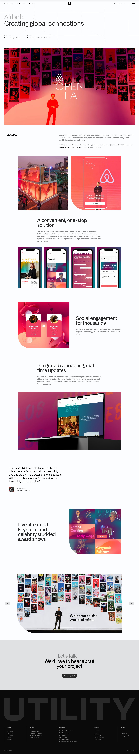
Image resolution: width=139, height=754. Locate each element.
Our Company (8, 4)
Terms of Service (99, 737)
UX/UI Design (63, 737)
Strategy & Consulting (36, 735)
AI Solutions (62, 735)
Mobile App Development (66, 730)
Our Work (32, 4)
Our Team (97, 733)
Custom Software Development (68, 741)
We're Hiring (97, 735)
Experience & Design (36, 733)
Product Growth (34, 737)
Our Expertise (21, 4)
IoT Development (64, 739)
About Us (10, 733)
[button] (7, 603)
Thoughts (10, 735)
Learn (9, 737)
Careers (9, 739)
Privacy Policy (98, 739)
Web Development (64, 733)
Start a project (118, 3)
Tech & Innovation (35, 731)
